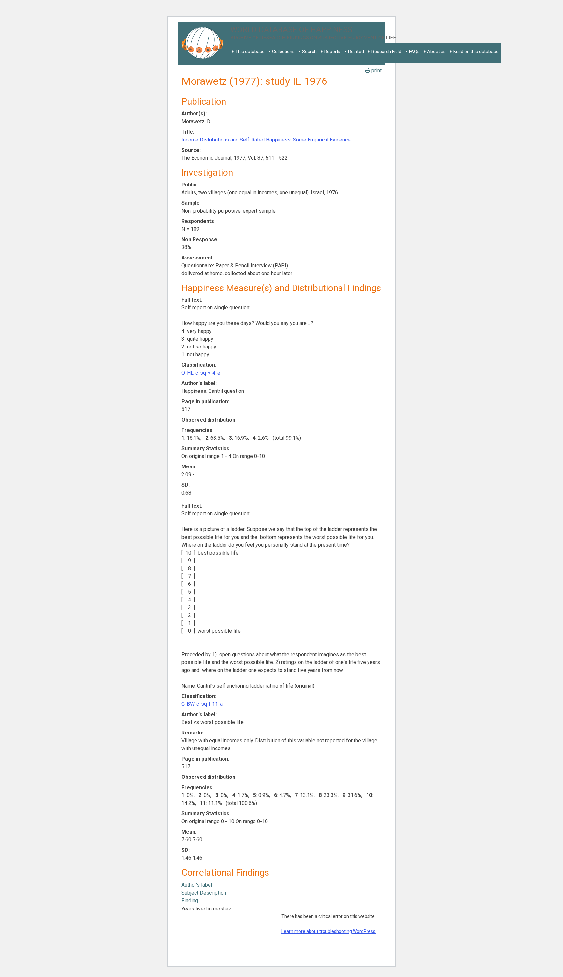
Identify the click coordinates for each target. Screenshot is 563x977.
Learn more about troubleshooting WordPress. (329, 931)
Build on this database (475, 51)
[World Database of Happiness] (204, 43)
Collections (283, 51)
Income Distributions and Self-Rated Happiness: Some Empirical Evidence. (266, 140)
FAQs (414, 51)
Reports (332, 51)
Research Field (386, 51)
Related (356, 51)
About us (436, 51)
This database (250, 51)
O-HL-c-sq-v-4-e (200, 373)
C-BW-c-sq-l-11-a (202, 704)
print (376, 70)
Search (309, 51)
